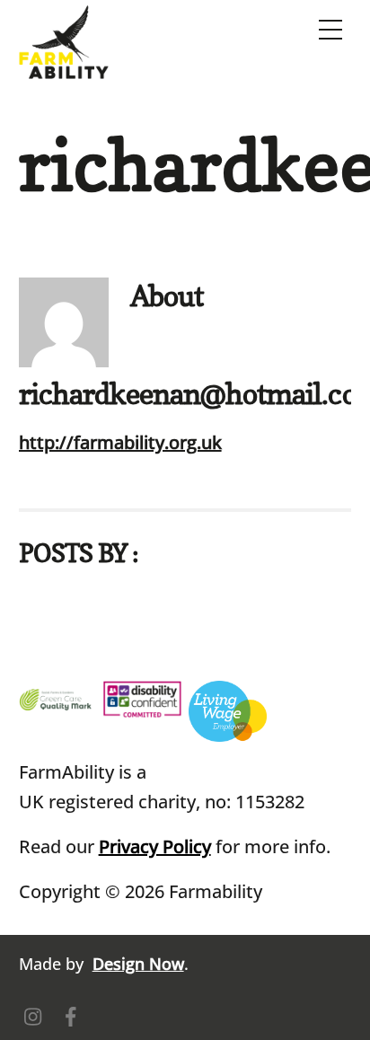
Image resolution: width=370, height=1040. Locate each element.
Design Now (138, 963)
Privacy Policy (155, 846)
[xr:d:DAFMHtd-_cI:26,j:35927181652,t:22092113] (58, 695)
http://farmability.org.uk (120, 442)
